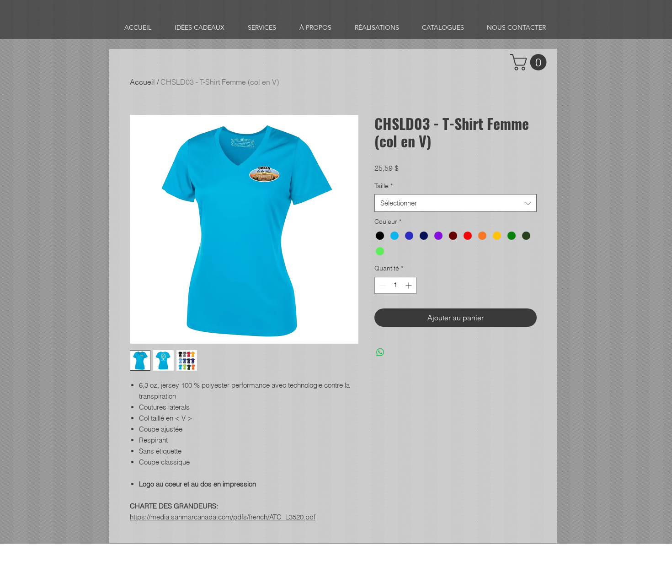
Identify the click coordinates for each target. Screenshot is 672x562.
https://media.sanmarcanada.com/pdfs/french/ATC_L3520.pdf (222, 517)
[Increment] (409, 285)
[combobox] (455, 203)
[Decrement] (381, 285)
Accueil (142, 81)
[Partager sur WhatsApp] (380, 352)
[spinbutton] (395, 285)
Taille (383, 186)
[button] (530, 62)
